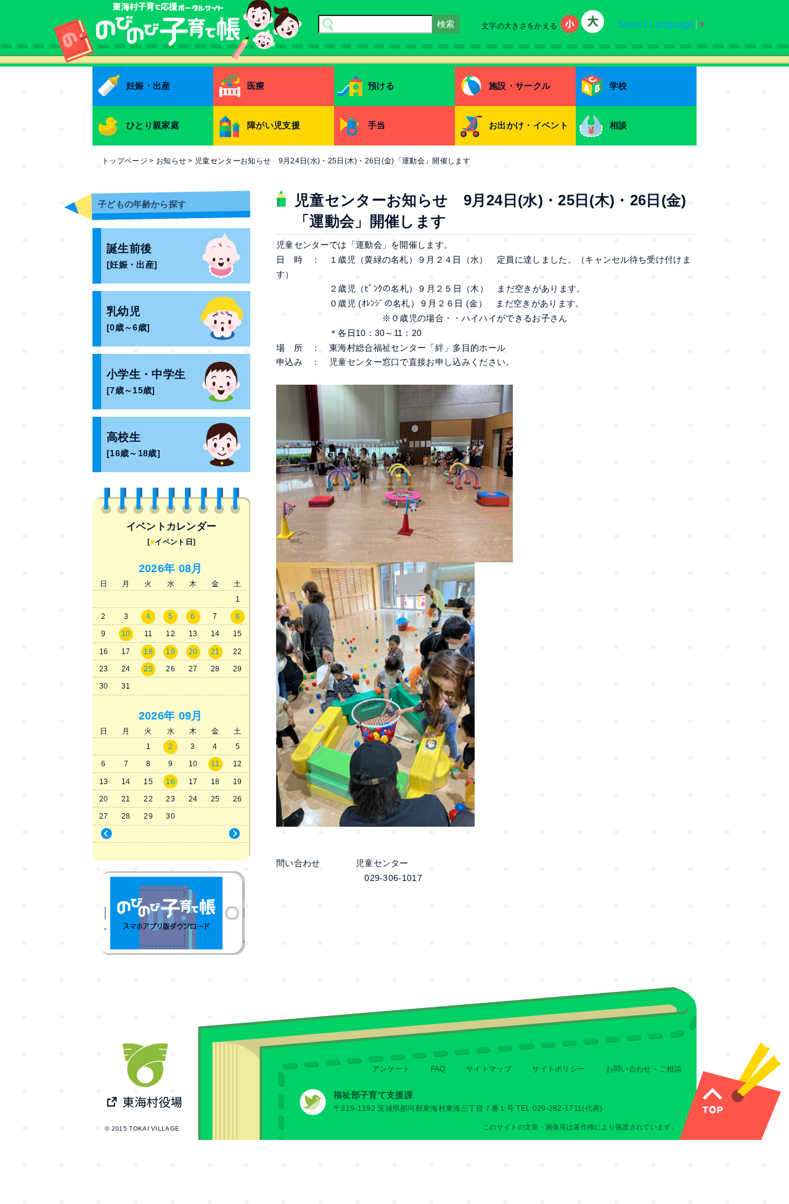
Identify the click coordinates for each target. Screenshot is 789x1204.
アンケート (391, 1069)
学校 (619, 86)
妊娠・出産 (148, 86)
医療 (256, 86)
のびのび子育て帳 (172, 913)
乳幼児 (128, 319)
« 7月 (129, 834)
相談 (619, 125)
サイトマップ (489, 1069)
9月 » (211, 834)
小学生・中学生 (146, 382)
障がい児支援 (273, 125)
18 (148, 651)
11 (215, 764)
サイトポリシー (558, 1069)
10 (126, 633)
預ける (381, 86)
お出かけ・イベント (528, 125)
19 (170, 651)
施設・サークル (519, 86)
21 (215, 651)
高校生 (133, 445)
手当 (377, 125)
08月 (191, 568)
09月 (191, 716)
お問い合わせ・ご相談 (644, 1069)
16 (170, 781)
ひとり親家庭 (152, 125)
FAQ (438, 1069)
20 (193, 651)
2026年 (157, 568)
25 (148, 669)
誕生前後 (132, 256)
